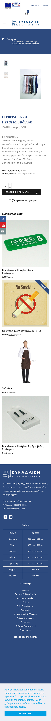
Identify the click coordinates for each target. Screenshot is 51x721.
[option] (30, 84)
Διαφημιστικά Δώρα (25, 598)
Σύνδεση (45, 5)
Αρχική (25, 590)
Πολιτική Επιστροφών (25, 626)
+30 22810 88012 (19, 505)
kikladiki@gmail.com (16, 508)
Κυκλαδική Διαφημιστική (25, 42)
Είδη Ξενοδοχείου (21, 173)
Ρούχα (26, 602)
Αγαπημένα (35, 5)
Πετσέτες (33, 173)
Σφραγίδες (25, 610)
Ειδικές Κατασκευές (25, 618)
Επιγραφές (25, 622)
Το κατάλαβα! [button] (25, 713)
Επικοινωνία (25, 630)
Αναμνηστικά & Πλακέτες (25, 614)
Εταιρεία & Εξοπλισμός (25, 594)
